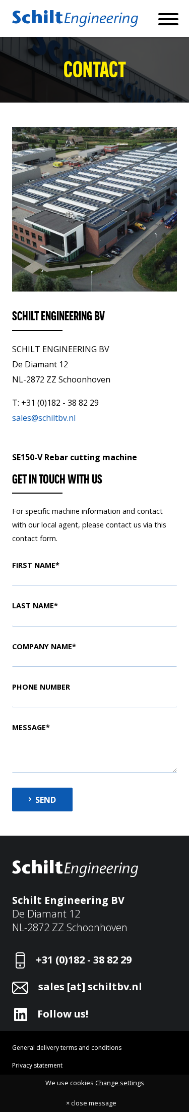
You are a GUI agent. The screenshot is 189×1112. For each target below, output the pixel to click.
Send (45, 799)
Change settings (119, 1082)
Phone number (41, 687)
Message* (31, 727)
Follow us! (62, 1014)
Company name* (44, 646)
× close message (91, 1103)
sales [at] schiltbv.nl (90, 986)
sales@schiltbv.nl (44, 417)
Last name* (35, 605)
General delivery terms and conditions (66, 1047)
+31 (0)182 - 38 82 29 (84, 959)
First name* (35, 565)
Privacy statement (37, 1065)
